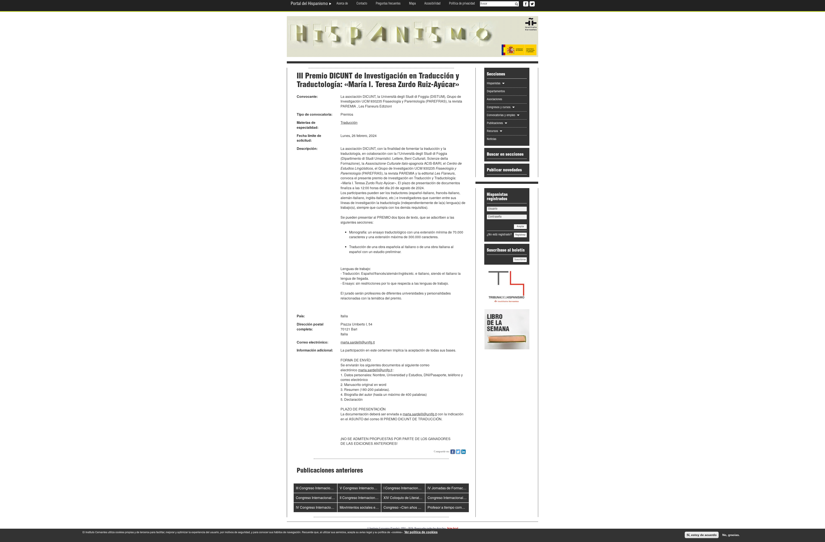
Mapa (412, 4)
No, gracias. (731, 535)
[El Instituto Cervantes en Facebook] (525, 3)
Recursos (493, 131)
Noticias (491, 139)
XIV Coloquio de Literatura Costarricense (414, 497)
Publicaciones (495, 123)
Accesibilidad (432, 4)
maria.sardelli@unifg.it (358, 342)
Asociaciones (494, 99)
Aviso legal (452, 528)
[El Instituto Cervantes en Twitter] (532, 3)
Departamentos (496, 91)
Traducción (349, 122)
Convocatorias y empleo (501, 115)
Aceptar (520, 226)
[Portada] (412, 36)
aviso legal (365, 532)
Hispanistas (494, 83)
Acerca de (342, 4)
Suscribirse (520, 259)
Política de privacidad (462, 4)
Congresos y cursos (499, 107)
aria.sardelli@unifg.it (376, 369)
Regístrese (520, 235)
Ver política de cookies (421, 532)
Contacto (361, 4)
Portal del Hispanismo (310, 4)
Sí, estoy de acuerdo (702, 535)
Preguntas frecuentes (388, 4)
